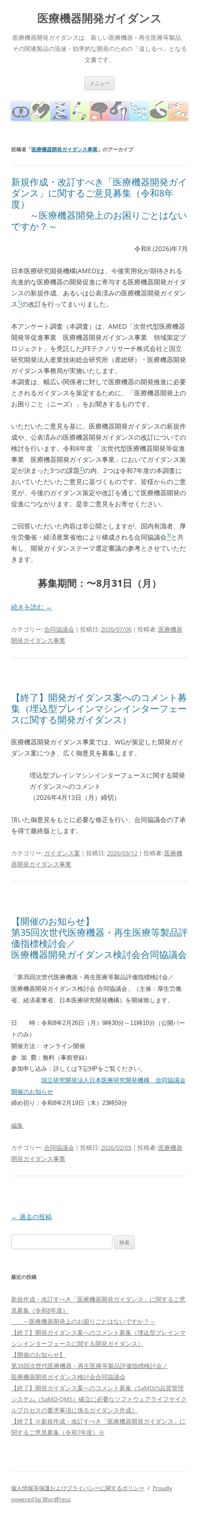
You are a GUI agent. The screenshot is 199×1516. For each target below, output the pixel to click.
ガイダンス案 (62, 853)
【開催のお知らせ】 (52, 921)
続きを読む (31, 606)
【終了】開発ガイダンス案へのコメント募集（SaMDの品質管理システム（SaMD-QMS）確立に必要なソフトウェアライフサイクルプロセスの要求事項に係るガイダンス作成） (99, 1399)
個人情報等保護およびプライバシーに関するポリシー (77, 1488)
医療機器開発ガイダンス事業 (64, 149)
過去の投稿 (31, 1216)
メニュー (99, 83)
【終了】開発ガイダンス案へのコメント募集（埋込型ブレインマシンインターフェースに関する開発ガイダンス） (99, 708)
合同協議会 (59, 629)
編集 (17, 1125)
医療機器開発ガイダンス (99, 18)
